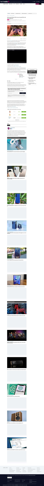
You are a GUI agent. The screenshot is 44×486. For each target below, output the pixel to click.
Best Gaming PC (18, 470)
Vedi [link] (23, 111)
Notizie (8, 19)
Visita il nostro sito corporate (32, 475)
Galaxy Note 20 (17, 64)
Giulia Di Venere (11, 19)
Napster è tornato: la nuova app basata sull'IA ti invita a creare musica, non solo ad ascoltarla (32, 75)
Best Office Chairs (30, 471)
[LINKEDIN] (11, 128)
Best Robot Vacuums (39, 471)
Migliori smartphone (24, 13)
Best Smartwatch (24, 471)
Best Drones (38, 470)
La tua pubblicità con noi (17, 481)
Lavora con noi (30, 13)
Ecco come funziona (9, 23)
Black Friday (12, 13)
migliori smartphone (16, 65)
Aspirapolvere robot (18, 13)
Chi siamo (8, 481)
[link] (10, 112)
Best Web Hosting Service (12, 470)
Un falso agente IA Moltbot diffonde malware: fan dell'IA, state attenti (32, 72)
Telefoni (8, 15)
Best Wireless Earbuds (30, 470)
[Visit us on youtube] (38, 1)
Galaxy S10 (18, 68)
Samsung (11, 40)
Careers (23, 481)
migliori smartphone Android (17, 66)
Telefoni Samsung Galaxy (12, 15)
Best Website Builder (11, 471)
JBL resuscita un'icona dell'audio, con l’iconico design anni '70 (32, 84)
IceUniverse (15, 42)
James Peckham (15, 19)
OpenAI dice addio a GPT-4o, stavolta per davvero (32, 81)
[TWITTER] (10, 128)
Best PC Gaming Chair (18, 471)
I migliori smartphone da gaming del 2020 (13, 107)
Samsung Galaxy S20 (18, 44)
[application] (17, 56)
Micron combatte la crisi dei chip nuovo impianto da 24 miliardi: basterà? (32, 78)
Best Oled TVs (24, 470)
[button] (42, 1)
